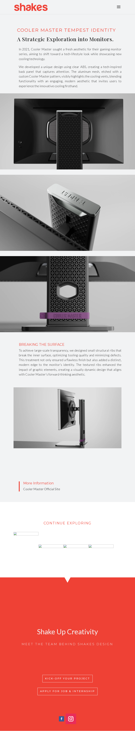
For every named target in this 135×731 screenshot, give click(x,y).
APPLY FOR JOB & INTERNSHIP (67, 691)
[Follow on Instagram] (71, 719)
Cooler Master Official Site (41, 489)
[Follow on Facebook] (61, 718)
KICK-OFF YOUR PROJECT (67, 678)
